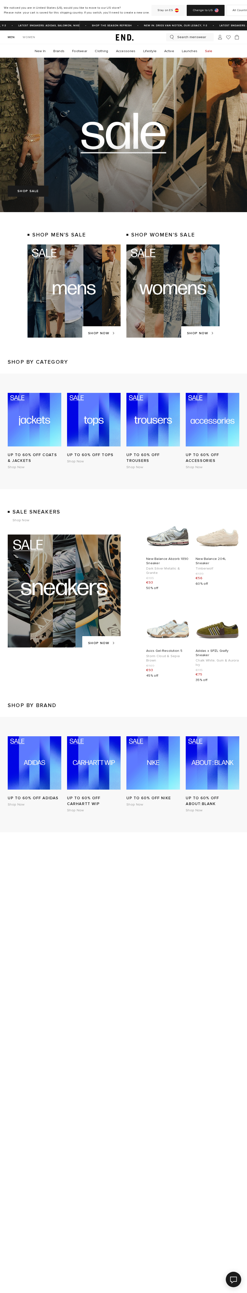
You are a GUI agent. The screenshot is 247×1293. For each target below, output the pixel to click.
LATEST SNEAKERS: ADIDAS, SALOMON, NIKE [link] (38, 25)
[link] (123, 37)
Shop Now (98, 333)
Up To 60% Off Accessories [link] (202, 457)
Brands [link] (58, 51)
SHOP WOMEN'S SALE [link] (163, 235)
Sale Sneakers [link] (37, 512)
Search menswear (191, 37)
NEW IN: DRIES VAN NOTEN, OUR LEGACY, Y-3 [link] (165, 25)
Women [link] (29, 37)
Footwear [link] (79, 51)
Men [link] (11, 37)
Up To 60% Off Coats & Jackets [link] (32, 457)
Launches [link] (189, 51)
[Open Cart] (236, 37)
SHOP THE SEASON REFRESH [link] (102, 25)
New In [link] (40, 51)
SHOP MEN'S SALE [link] (59, 235)
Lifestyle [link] (150, 51)
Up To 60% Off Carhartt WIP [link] (84, 801)
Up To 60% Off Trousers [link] (143, 457)
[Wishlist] (228, 37)
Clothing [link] (101, 51)
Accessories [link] (126, 51)
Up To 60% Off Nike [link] (148, 798)
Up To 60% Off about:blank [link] (202, 801)
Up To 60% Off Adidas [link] (33, 798)
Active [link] (169, 51)
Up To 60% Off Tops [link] (90, 454)
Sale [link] (208, 51)
